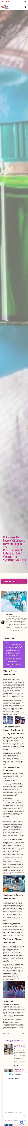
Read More (17, 1065)
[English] (3, 1)
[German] (7, 1)
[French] (5, 1)
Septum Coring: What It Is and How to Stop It (19, 1046)
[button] (25, 1)
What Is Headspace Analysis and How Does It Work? (19, 1071)
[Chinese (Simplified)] (9, 1)
